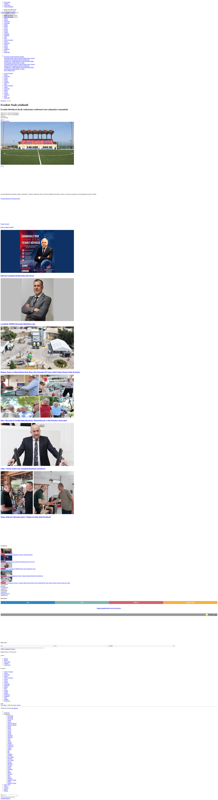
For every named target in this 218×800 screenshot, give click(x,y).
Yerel (5, 37)
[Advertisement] (52, 180)
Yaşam (6, 18)
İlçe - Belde (12, 61)
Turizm (6, 31)
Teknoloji (6, 34)
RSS (13, 70)
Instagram (16, 56)
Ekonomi (27, 61)
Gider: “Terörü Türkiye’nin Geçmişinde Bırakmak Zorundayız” (23, 469)
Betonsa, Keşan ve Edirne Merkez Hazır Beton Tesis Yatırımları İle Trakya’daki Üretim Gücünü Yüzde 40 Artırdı (40, 372)
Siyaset (22, 61)
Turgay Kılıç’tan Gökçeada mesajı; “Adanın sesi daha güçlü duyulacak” (26, 517)
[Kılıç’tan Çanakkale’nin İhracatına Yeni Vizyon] (37, 272)
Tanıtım (14, 59)
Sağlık (13, 63)
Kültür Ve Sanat (19, 63)
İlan (28, 59)
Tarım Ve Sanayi (8, 15)
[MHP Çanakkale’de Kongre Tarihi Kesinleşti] (6, 553)
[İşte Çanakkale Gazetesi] (8, 12)
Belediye (17, 61)
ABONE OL (4, 595)
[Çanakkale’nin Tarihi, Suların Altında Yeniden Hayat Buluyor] (6, 574)
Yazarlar (6, 787)
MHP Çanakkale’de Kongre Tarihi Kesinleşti (18, 554)
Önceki (3, 224)
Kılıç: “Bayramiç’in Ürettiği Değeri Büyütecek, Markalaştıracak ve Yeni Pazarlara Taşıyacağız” (34, 420)
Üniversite (7, 21)
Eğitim (32, 61)
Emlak (6, 24)
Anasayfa (3, 100)
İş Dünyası (20, 59)
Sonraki (7, 224)
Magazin (9, 63)
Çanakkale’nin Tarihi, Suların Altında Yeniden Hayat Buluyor (25, 576)
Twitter (12, 56)
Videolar (6, 3)
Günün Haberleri (8, 6)
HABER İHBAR (5, 798)
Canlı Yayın (7, 5)
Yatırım (25, 59)
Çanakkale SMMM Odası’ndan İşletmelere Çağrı (18, 324)
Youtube (21, 56)
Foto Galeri (7, 2)
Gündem (6, 61)
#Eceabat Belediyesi (6, 198)
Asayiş (6, 27)
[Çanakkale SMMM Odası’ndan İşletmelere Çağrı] (37, 320)
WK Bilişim (14, 708)
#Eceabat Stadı (16, 198)
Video (5, 786)
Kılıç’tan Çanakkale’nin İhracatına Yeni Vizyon (17, 276)
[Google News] (5, 121)
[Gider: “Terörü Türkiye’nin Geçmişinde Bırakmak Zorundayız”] (37, 465)
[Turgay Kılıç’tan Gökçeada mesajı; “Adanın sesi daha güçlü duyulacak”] (37, 513)
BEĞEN (3, 586)
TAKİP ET (4, 589)
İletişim (10, 70)
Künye (6, 70)
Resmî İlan (7, 52)
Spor (5, 63)
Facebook (6, 56)
